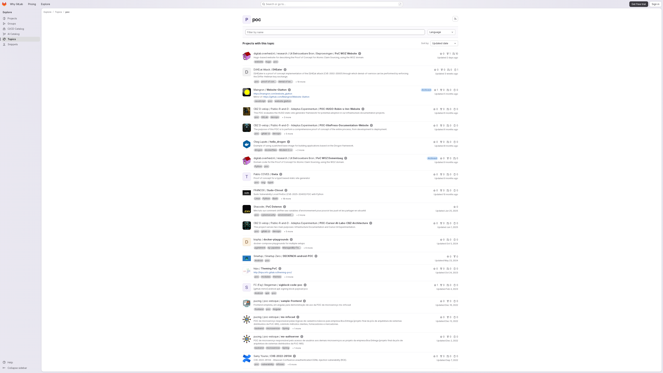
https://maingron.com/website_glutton (273, 93)
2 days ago (452, 57)
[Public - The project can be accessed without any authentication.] (359, 53)
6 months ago (451, 113)
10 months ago (450, 194)
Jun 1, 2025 (452, 227)
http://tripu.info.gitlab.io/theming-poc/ (273, 272)
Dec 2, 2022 (452, 340)
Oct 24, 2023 (451, 272)
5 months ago (451, 94)
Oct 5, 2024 (452, 243)
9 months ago (451, 162)
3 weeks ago (451, 73)
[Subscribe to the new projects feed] (455, 19)
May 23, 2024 (451, 260)
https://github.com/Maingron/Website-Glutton (286, 96)
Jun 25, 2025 (451, 210)
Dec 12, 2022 (451, 321)
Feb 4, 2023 (452, 289)
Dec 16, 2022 (451, 305)
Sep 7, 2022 (452, 360)
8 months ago (451, 146)
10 (457, 53)
